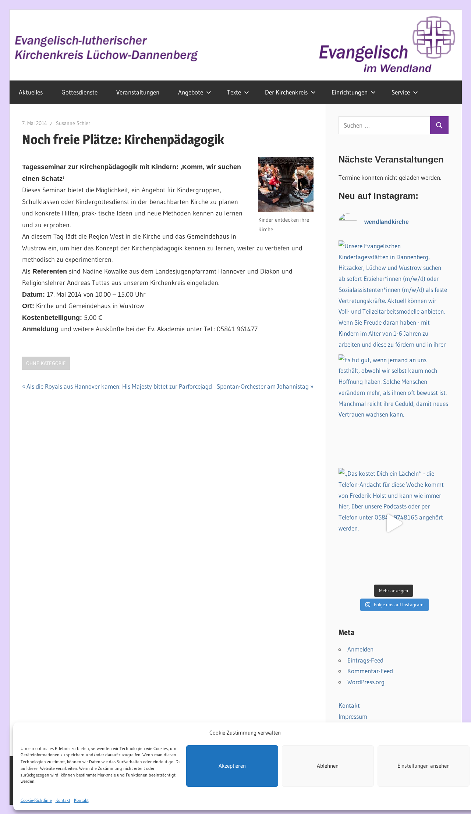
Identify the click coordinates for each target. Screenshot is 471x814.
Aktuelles (31, 92)
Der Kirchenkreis (286, 92)
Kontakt (63, 800)
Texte (234, 92)
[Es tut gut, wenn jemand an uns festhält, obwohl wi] (394, 409)
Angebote (190, 92)
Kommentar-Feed (370, 671)
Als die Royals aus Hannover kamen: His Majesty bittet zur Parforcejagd (119, 386)
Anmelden (360, 649)
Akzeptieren (232, 765)
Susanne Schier (73, 123)
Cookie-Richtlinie (36, 800)
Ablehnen (328, 765)
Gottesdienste (79, 92)
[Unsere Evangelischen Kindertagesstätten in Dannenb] (394, 295)
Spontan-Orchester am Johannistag (263, 386)
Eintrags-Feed (365, 660)
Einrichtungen (350, 92)
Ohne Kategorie (46, 363)
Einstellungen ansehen (423, 765)
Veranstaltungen (137, 92)
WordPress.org (366, 682)
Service (401, 92)
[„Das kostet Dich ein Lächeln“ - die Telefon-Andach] (394, 523)
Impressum (353, 716)
